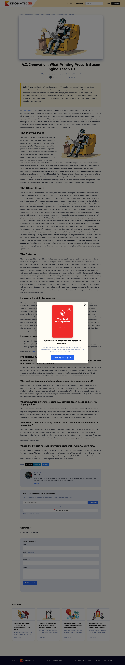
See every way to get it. (62, 358)
